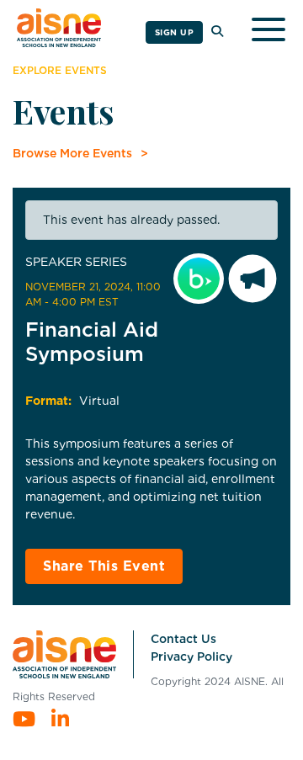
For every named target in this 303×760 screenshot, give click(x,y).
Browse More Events (72, 153)
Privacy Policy (191, 656)
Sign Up (174, 32)
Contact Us (183, 639)
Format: (48, 400)
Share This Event (104, 566)
